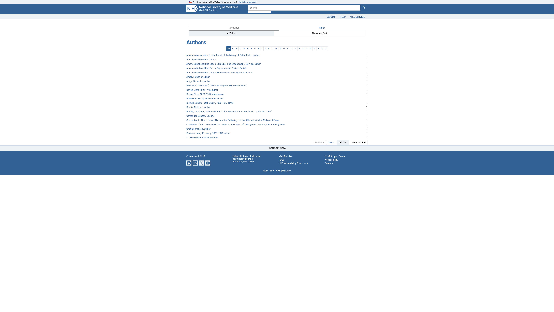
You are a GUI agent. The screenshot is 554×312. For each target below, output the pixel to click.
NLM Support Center (335, 156)
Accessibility (331, 159)
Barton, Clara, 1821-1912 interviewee (205, 94)
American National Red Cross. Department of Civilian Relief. (216, 68)
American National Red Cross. (201, 59)
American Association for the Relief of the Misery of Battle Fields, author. (223, 55)
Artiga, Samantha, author (198, 81)
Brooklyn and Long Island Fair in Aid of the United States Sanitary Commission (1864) (229, 111)
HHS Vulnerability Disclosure (293, 163)
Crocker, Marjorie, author (198, 129)
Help (343, 17)
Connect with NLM (195, 156)
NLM (265, 170)
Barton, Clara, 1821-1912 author (202, 90)
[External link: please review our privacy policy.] (188, 162)
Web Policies (285, 156)
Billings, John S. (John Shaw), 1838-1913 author (210, 103)
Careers (329, 163)
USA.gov (286, 170)
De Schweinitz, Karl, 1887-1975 (202, 137)
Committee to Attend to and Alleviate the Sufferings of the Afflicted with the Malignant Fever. (232, 120)
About (331, 17)
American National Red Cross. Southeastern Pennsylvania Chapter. (219, 72)
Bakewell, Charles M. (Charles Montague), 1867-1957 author (216, 85)
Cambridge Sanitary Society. (200, 116)
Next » (322, 27)
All (228, 48)
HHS (278, 170)
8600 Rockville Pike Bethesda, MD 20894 (243, 160)
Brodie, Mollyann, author (198, 107)
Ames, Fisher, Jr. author (198, 77)
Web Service (357, 17)
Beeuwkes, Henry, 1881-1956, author (204, 98)
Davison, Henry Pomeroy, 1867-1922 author (208, 133)
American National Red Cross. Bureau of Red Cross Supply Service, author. (223, 64)
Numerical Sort (319, 33)
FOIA (281, 159)
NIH (272, 170)
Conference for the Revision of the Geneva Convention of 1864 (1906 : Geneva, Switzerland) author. (236, 124)
